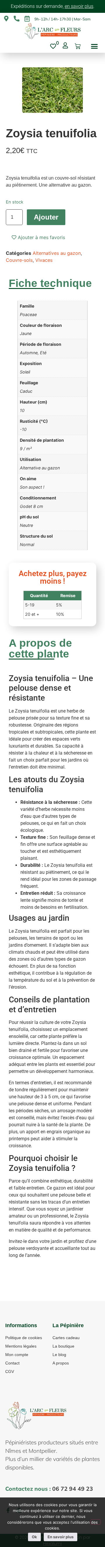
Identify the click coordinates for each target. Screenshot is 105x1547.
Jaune (26, 333)
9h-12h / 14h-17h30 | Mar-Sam (62, 19)
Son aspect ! (32, 487)
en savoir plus (79, 6)
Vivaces (43, 260)
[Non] (96, 1522)
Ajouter (46, 217)
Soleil (25, 371)
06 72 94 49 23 (72, 1488)
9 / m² (26, 448)
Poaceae (28, 314)
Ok (34, 1536)
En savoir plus (61, 1536)
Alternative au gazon (40, 467)
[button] (94, 46)
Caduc (26, 391)
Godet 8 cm (31, 506)
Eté (43, 352)
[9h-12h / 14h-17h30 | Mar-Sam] (27, 19)
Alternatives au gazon (57, 253)
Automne (29, 352)
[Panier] (78, 46)
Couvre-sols (19, 260)
